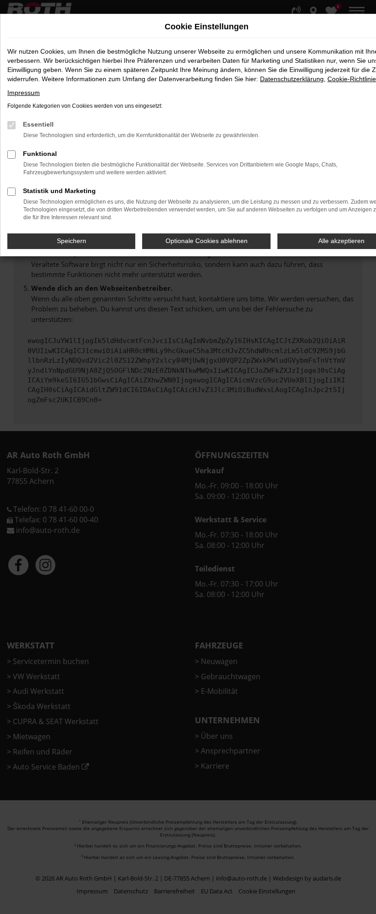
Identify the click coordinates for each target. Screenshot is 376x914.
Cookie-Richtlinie (351, 79)
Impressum (23, 92)
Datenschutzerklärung (292, 79)
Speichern (71, 240)
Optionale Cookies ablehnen (207, 240)
